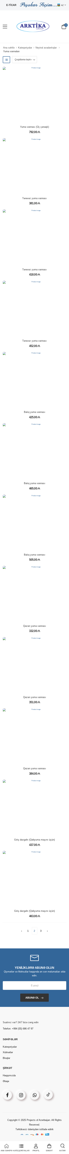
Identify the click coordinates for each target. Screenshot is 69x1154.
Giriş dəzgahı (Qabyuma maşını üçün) (34, 839)
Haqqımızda (9, 1075)
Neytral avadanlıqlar (46, 47)
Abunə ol (32, 997)
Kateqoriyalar (25, 47)
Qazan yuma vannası (34, 626)
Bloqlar (6, 1058)
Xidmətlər (8, 1052)
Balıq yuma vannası (34, 412)
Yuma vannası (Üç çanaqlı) (34, 126)
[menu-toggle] (5, 26)
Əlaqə (6, 1081)
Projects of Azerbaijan (38, 1120)
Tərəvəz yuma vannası (34, 198)
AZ (62, 5)
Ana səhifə (9, 47)
